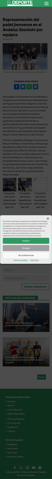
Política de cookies (20, 260)
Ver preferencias (26, 255)
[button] (48, 218)
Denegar (26, 248)
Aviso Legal (34, 260)
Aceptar (26, 240)
